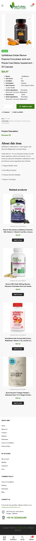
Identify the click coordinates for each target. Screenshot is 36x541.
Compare (6, 112)
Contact (4, 432)
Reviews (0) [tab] (6, 135)
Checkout (5, 466)
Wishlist (4, 462)
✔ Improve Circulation (9, 179)
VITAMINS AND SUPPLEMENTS (18, 226)
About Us (4, 429)
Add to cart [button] (18, 240)
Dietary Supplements (15, 121)
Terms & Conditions (8, 443)
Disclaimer (5, 439)
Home (3, 426)
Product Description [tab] (10, 131)
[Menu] (4, 5)
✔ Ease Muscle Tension (9, 170)
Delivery (4, 436)
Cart (3, 469)
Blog (3, 492)
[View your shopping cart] (31, 5)
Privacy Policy (6, 446)
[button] (30, 19)
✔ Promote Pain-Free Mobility (11, 175)
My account (5, 459)
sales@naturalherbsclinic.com (11, 507)
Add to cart (27, 106)
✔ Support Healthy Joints (9, 165)
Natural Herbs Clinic (20, 528)
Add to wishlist (18, 112)
